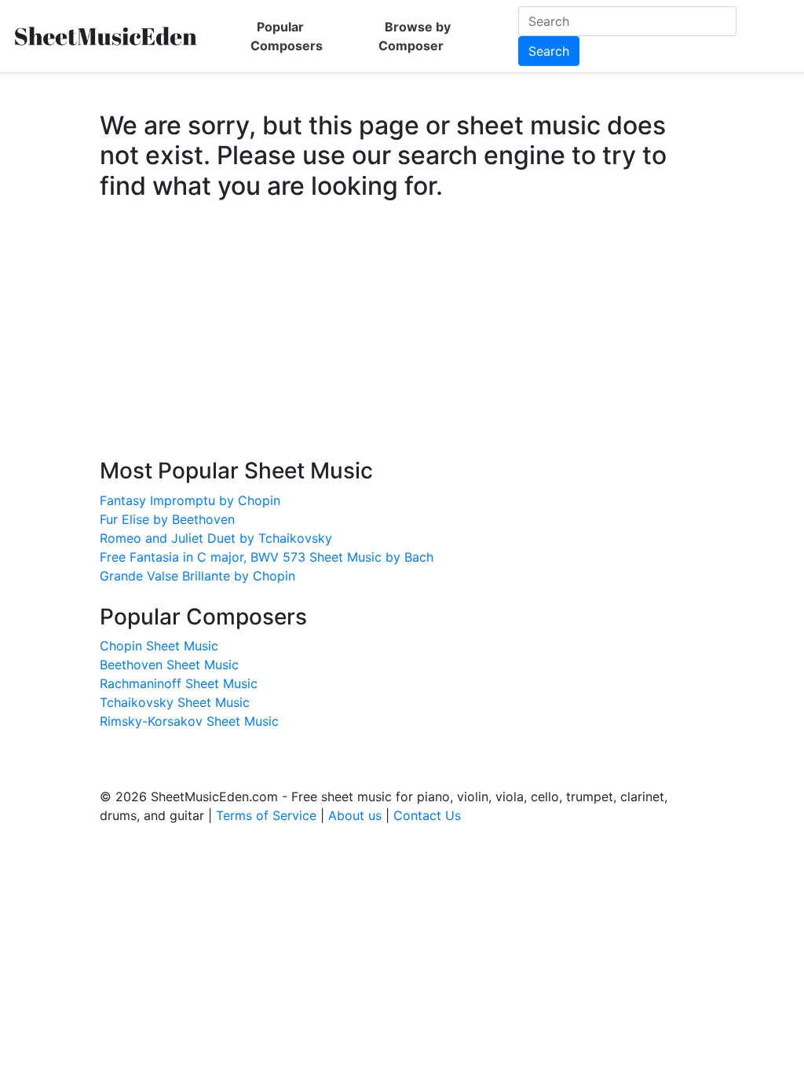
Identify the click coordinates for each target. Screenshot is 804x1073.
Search (548, 51)
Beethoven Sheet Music (169, 664)
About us (355, 815)
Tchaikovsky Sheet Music (175, 702)
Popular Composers (286, 36)
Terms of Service (266, 815)
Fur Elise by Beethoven (167, 519)
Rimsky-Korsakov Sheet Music (189, 721)
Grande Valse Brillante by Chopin (197, 576)
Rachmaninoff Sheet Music (179, 683)
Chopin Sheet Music (159, 646)
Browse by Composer (414, 36)
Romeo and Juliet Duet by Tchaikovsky (216, 538)
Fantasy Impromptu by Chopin (190, 500)
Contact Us (427, 815)
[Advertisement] (402, 344)
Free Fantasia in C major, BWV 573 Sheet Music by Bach (266, 557)
